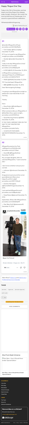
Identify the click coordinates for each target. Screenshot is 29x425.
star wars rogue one (19, 289)
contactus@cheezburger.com (9, 414)
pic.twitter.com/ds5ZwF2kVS (11, 77)
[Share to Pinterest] (23, 29)
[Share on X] (20, 29)
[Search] (4, 2)
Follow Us (13, 277)
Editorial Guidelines (6, 404)
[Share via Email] (26, 29)
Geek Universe (14, 1)
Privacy (17, 422)
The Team (3, 400)
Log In (26, 1)
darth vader (5, 293)
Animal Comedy (5, 389)
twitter (26, 137)
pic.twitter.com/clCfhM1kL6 (10, 115)
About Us (3, 402)
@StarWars (5, 113)
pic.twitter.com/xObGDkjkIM (11, 202)
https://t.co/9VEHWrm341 (13, 148)
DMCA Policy (25, 422)
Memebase (4, 387)
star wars (4, 289)
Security (21, 422)
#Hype (18, 45)
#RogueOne (12, 45)
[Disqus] (14, 331)
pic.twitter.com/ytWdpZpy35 (11, 67)
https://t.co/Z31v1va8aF (9, 179)
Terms (14, 422)
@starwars (8, 177)
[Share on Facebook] (17, 29)
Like (5, 297)
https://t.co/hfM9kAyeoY (16, 75)
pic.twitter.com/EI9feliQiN (15, 56)
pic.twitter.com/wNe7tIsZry (10, 128)
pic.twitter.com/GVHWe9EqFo (11, 47)
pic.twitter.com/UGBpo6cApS (11, 192)
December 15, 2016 (8, 52)
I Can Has (3, 383)
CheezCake (4, 394)
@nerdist (5, 45)
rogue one (10, 289)
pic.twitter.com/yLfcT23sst (10, 150)
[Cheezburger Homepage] (14, 418)
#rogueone (5, 175)
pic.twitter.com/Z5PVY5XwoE (11, 181)
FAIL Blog (3, 385)
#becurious (16, 177)
